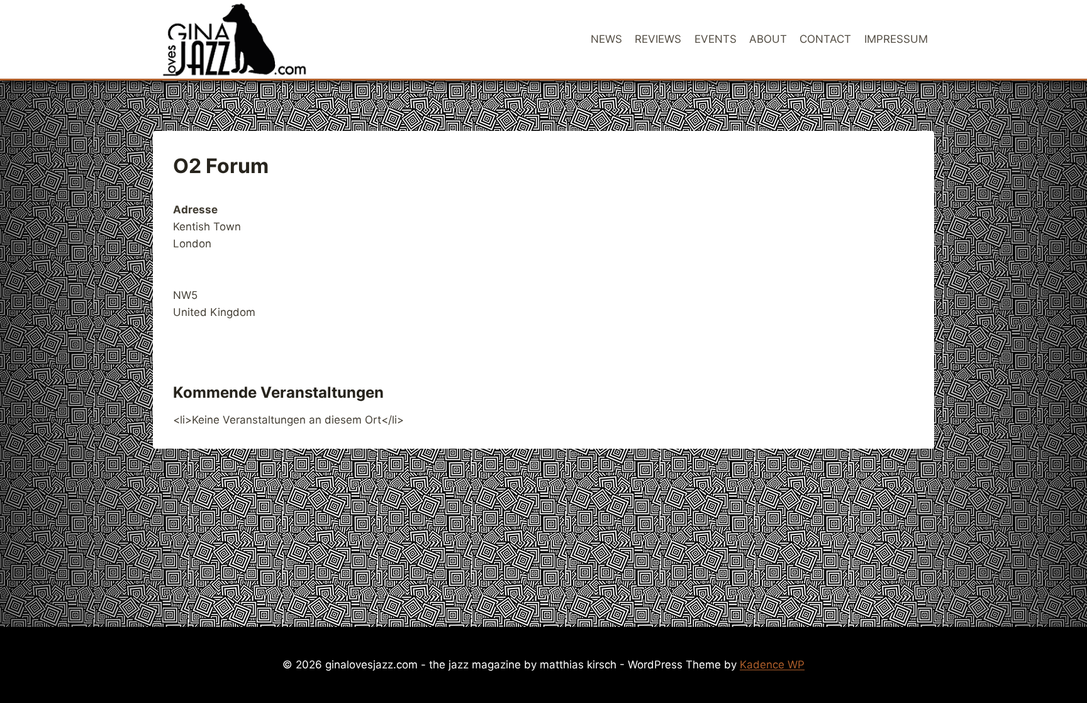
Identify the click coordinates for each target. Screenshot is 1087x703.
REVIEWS (658, 39)
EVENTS (715, 39)
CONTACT (825, 39)
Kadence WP (772, 664)
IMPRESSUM (896, 39)
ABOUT (768, 39)
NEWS (606, 39)
